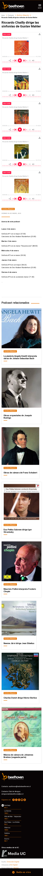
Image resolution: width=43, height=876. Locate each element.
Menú (40, 8)
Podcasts (11, 15)
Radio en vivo (22, 872)
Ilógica (15, 868)
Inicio (3, 15)
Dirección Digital (13, 862)
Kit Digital (14, 865)
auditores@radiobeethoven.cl (20, 786)
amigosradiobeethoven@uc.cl (12, 794)
